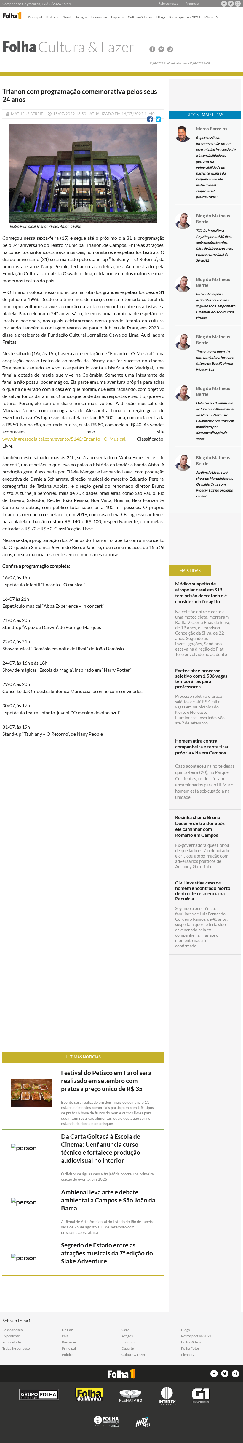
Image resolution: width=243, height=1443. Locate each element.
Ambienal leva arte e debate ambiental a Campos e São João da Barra (108, 1200)
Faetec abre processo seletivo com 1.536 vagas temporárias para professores (201, 678)
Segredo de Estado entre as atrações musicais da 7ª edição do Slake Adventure (107, 1253)
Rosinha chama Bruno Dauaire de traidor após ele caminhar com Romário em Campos (200, 826)
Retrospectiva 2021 (184, 17)
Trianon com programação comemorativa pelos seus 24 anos (79, 95)
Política (52, 17)
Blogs (160, 17)
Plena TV (211, 17)
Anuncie (192, 3)
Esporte (117, 17)
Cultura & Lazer (140, 17)
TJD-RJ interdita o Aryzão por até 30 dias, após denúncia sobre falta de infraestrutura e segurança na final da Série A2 (214, 245)
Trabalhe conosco (16, 1348)
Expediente (11, 1336)
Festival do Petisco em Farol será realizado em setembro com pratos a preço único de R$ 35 (106, 1080)
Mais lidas (190, 570)
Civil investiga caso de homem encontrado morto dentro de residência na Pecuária (202, 890)
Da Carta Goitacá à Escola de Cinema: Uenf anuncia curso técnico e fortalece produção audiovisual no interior (100, 1148)
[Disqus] (83, 820)
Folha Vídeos (191, 1342)
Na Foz (67, 1330)
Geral (67, 17)
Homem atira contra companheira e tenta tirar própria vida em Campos (202, 746)
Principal (35, 17)
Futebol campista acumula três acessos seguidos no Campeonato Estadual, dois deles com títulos (215, 306)
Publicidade (11, 1342)
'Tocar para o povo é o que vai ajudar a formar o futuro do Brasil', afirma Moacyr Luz (215, 360)
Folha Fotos (190, 1348)
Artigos (81, 17)
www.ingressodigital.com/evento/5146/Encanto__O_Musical (63, 438)
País (65, 1336)
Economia (99, 17)
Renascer (69, 1342)
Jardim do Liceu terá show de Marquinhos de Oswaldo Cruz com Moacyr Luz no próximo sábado (214, 484)
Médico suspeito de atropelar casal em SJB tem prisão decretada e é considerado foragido (201, 592)
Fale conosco (168, 3)
